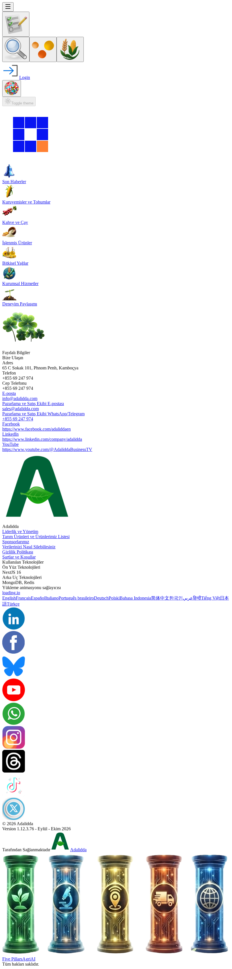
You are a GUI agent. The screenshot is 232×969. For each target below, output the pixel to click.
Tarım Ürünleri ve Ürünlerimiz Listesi (36, 536)
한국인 (176, 598)
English (9, 598)
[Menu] (8, 7)
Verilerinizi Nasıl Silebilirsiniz (28, 546)
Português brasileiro (76, 598)
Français (23, 598)
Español (38, 598)
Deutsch (101, 598)
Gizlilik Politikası (17, 551)
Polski (114, 598)
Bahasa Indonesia (135, 598)
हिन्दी (197, 598)
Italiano (52, 598)
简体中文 (160, 598)
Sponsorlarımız (15, 541)
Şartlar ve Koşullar (19, 557)
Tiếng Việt (210, 598)
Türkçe (13, 604)
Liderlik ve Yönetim (20, 531)
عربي (188, 598)
